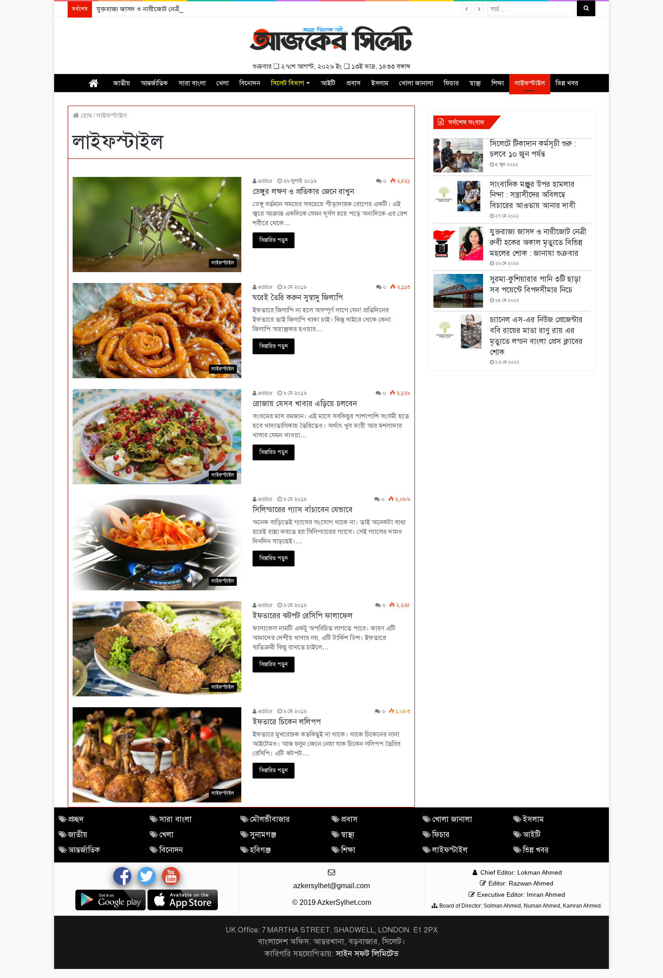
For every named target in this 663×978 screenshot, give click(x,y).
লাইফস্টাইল (530, 83)
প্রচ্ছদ (75, 819)
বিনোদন (249, 83)
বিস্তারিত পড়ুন (273, 240)
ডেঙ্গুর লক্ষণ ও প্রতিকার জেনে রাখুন (303, 191)
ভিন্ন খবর (567, 83)
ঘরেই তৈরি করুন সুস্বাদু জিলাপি (298, 297)
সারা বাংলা (192, 83)
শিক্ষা (498, 83)
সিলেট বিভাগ (287, 83)
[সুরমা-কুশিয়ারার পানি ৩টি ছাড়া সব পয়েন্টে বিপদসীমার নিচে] (458, 291)
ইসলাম (379, 83)
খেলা (222, 83)
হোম (85, 115)
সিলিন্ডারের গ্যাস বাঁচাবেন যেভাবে (303, 509)
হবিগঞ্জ (260, 850)
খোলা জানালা (416, 83)
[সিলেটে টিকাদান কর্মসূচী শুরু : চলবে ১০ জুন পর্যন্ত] (458, 155)
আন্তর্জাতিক (154, 83)
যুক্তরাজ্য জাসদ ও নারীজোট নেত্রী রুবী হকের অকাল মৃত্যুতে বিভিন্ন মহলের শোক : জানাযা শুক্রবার (218, 9)
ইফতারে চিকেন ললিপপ (287, 722)
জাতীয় (121, 83)
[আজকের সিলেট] (331, 39)
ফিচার (451, 83)
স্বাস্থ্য (475, 83)
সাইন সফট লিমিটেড (367, 954)
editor (264, 181)
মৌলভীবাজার (270, 819)
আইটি (328, 83)
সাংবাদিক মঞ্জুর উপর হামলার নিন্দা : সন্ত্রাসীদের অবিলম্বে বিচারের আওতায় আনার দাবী (533, 195)
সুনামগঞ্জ (263, 834)
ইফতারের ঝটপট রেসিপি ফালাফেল (303, 616)
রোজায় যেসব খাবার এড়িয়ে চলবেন (305, 403)
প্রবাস (353, 83)
